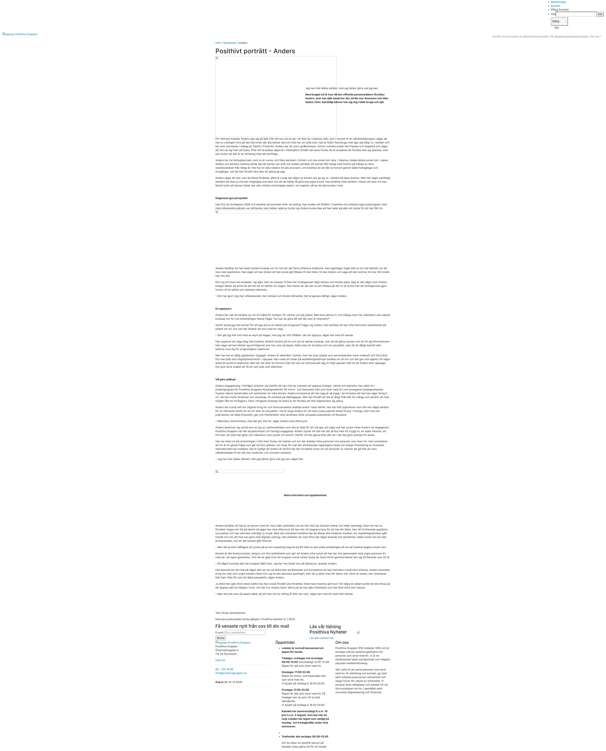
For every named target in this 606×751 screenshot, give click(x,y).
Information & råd (516, 36)
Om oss (594, 36)
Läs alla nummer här (322, 637)
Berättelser (229, 42)
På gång (555, 36)
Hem (218, 42)
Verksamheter (540, 36)
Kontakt (555, 5)
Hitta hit (220, 660)
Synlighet (582, 36)
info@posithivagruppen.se (231, 673)
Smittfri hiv (499, 36)
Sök (553, 14)
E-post (219, 632)
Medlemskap (558, 1)
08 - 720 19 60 (224, 669)
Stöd (529, 36)
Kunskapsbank (568, 36)
